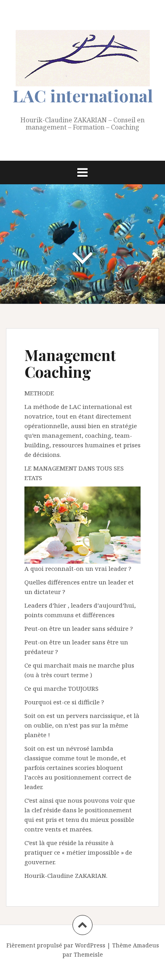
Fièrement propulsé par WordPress (55, 945)
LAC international (82, 95)
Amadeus (146, 945)
